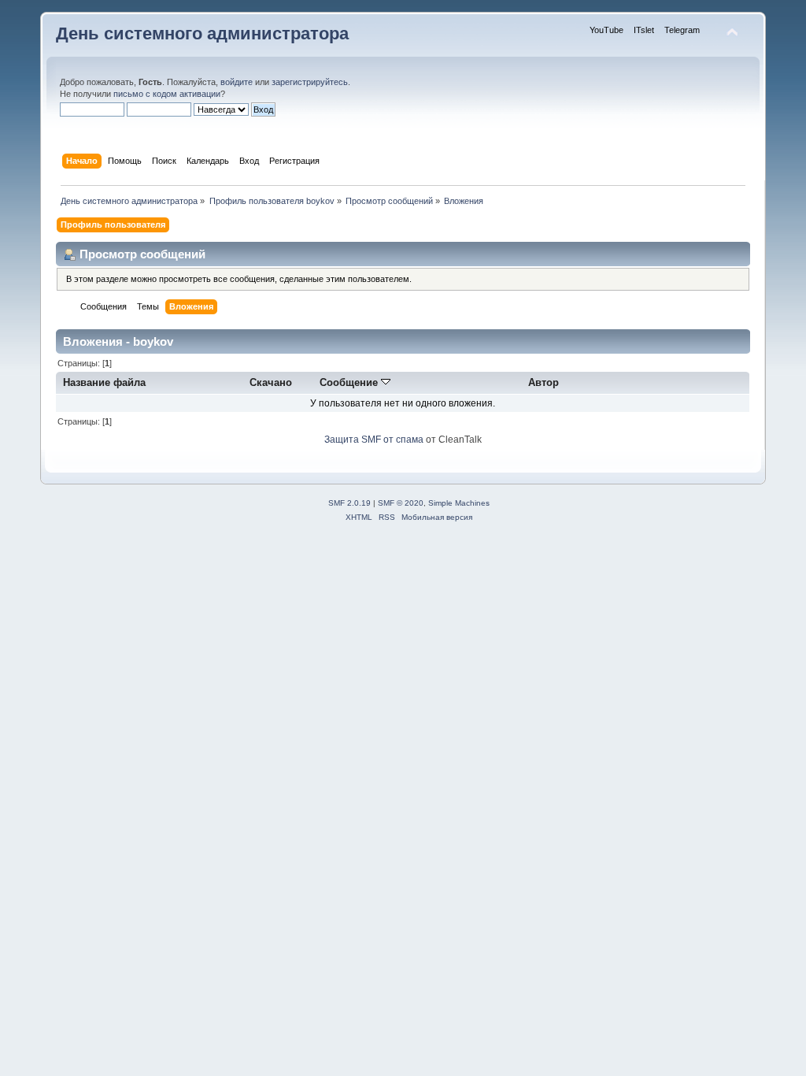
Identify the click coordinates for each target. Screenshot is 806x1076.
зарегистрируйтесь (310, 82)
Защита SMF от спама (373, 439)
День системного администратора (202, 33)
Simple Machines (459, 503)
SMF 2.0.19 (349, 503)
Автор (543, 382)
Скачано (271, 382)
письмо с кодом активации (166, 93)
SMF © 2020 (400, 503)
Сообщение (350, 382)
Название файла (104, 382)
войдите (236, 82)
